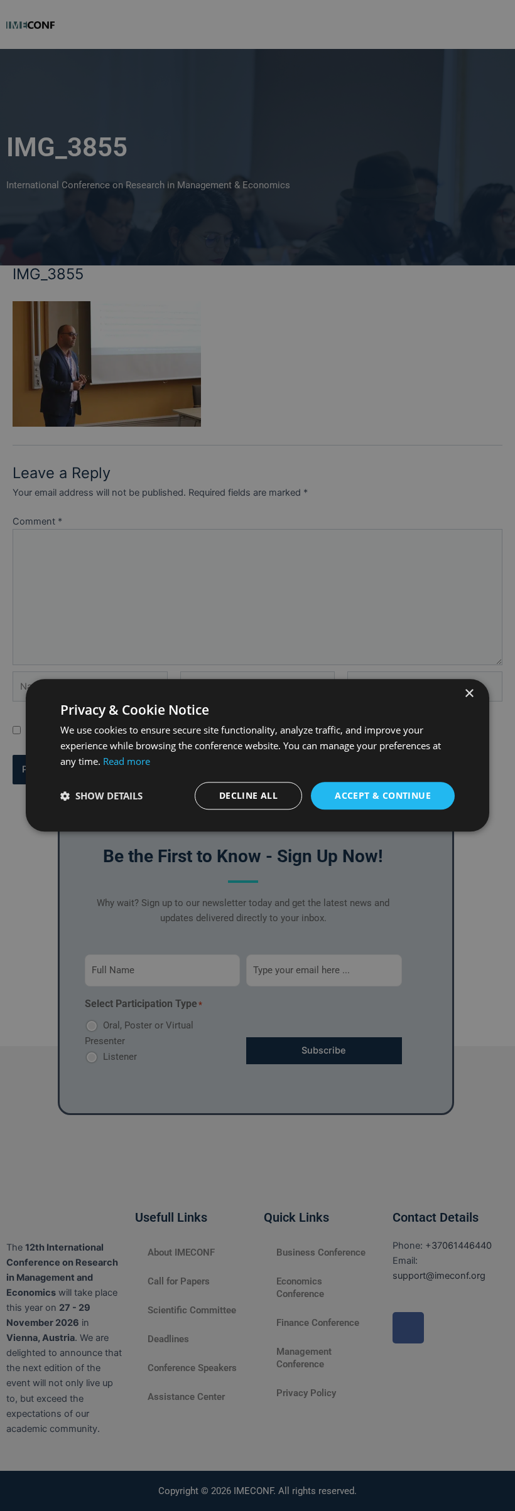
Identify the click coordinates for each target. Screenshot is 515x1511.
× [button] (469, 693)
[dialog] (257, 755)
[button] (101, 796)
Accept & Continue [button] (383, 795)
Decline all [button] (248, 795)
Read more (126, 761)
